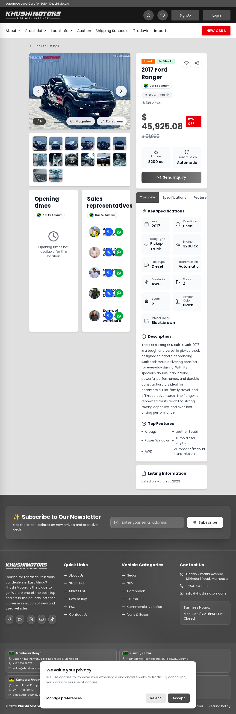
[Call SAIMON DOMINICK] (109, 293)
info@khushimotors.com (206, 593)
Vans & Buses (138, 614)
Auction (84, 30)
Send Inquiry (174, 177)
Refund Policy (219, 706)
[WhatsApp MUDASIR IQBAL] (119, 273)
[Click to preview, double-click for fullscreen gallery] (40, 143)
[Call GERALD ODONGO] (109, 252)
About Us (76, 575)
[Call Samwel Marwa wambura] (109, 316)
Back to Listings (47, 46)
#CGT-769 (157, 95)
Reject (155, 698)
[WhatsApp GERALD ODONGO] (119, 252)
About (11, 30)
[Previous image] (38, 91)
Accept (179, 698)
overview (147, 197)
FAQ (72, 606)
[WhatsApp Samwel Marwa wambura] (119, 316)
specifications (174, 197)
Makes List (77, 591)
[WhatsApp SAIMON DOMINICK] (119, 293)
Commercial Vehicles (144, 606)
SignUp (185, 15)
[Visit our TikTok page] (52, 619)
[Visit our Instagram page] (31, 619)
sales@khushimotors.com (30, 668)
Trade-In (141, 30)
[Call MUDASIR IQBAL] (109, 273)
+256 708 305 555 (24, 690)
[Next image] (121, 91)
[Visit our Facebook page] (9, 619)
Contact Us (78, 614)
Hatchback (136, 591)
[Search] (148, 15)
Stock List (33, 30)
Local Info (59, 30)
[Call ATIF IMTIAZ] (109, 232)
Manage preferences (64, 698)
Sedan (132, 575)
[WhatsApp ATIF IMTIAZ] (119, 232)
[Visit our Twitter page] (20, 619)
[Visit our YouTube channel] (41, 619)
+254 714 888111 (198, 586)
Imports (161, 30)
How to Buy (78, 599)
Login (216, 15)
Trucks (132, 599)
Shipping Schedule (112, 30)
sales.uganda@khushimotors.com (35, 695)
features (201, 197)
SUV (130, 583)
